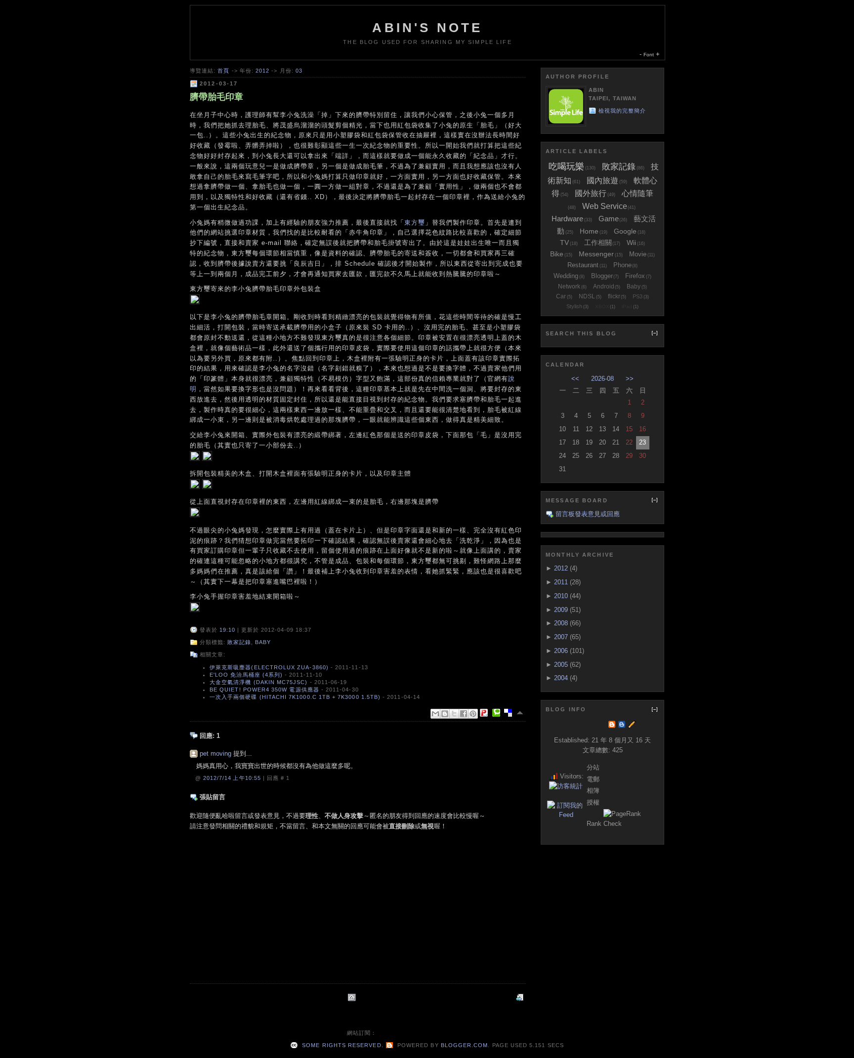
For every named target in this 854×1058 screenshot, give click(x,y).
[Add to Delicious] (510, 713)
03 (299, 71)
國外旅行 (590, 193)
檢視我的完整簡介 (622, 111)
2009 (561, 609)
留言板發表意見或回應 (587, 514)
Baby (263, 642)
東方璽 (414, 222)
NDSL (587, 296)
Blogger (602, 276)
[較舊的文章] (521, 997)
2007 (561, 637)
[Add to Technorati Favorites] (498, 713)
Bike (556, 254)
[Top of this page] (521, 713)
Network (569, 286)
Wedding (566, 276)
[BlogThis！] (445, 714)
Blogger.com (464, 1045)
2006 (561, 650)
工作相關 (598, 242)
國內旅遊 (602, 180)
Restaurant (582, 265)
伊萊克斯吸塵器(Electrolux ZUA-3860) (269, 667)
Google (625, 231)
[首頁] (353, 997)
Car (561, 296)
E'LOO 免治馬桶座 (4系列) (246, 675)
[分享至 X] (454, 714)
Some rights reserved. (341, 1045)
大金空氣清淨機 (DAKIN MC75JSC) (259, 682)
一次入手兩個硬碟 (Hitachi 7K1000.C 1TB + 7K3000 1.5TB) (295, 697)
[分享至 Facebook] (464, 714)
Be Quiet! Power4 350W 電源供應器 (264, 689)
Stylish (574, 306)
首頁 (223, 71)
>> (630, 378)
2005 (561, 664)
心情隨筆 (637, 193)
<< (575, 378)
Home (589, 231)
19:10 (227, 630)
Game (608, 218)
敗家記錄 (239, 642)
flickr (614, 296)
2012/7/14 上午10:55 (233, 778)
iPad (627, 306)
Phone (622, 265)
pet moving (215, 753)
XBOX (602, 306)
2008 (561, 623)
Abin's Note (427, 27)
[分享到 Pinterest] (473, 714)
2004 (561, 678)
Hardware (567, 218)
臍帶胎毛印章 (216, 97)
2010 (561, 596)
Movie (637, 254)
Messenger (596, 254)
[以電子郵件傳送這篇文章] (435, 714)
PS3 (637, 296)
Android (603, 286)
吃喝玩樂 (566, 166)
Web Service (604, 206)
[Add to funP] (486, 713)
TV (564, 242)
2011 (561, 582)
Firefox (635, 276)
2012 (262, 71)
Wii (631, 242)
